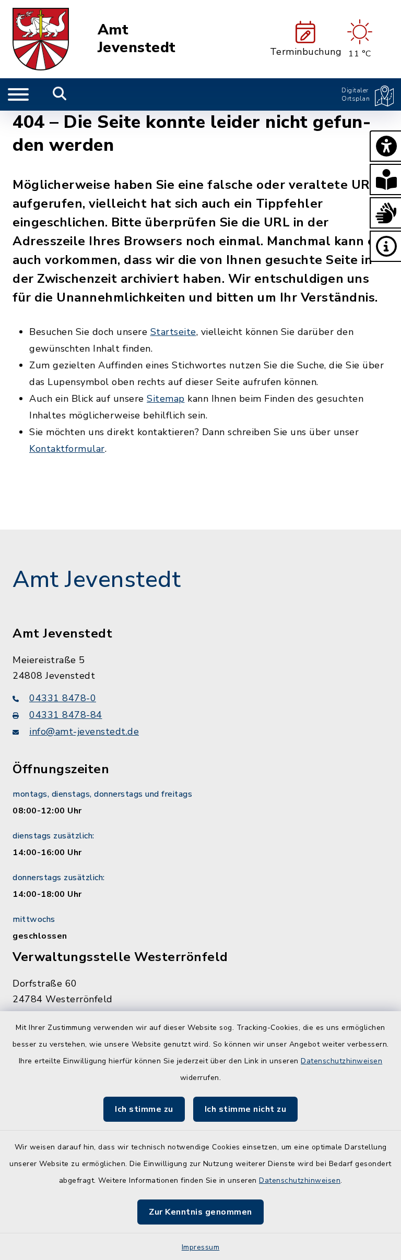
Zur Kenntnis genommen (200, 1212)
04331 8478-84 (65, 715)
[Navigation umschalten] (18, 94)
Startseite (173, 332)
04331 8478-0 (62, 698)
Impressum (201, 1247)
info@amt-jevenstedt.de (84, 731)
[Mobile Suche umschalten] (60, 94)
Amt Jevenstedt (137, 38)
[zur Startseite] (41, 39)
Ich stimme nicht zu (246, 1109)
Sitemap (166, 398)
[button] (385, 146)
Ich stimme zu (144, 1109)
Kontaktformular (67, 448)
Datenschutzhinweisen (341, 1061)
